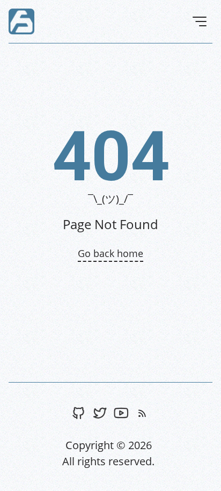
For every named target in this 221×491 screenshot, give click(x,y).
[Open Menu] (199, 21)
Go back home (110, 253)
